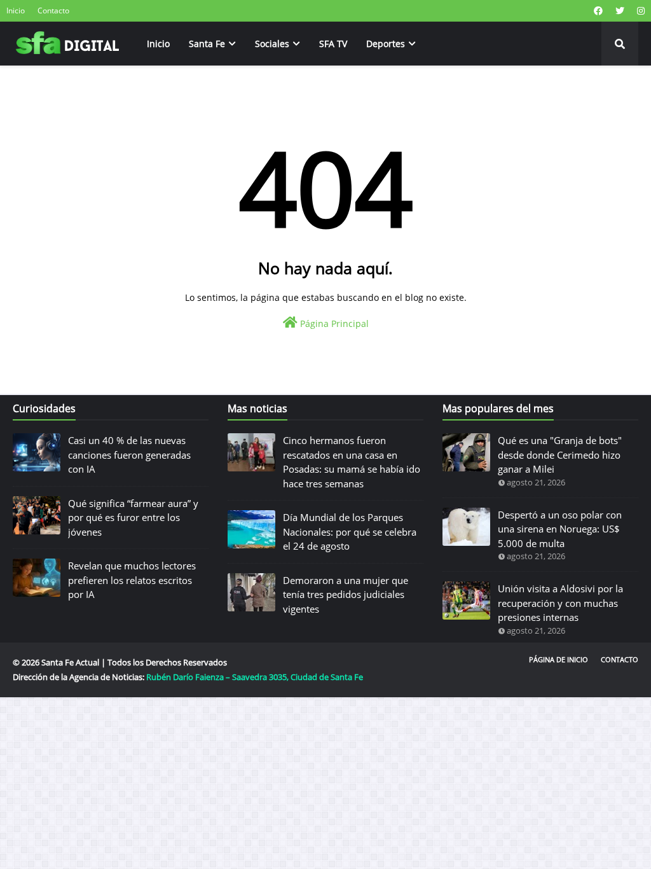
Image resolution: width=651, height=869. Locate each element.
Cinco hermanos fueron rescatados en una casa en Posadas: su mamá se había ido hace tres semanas (351, 462)
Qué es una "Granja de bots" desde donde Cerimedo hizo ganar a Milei (560, 454)
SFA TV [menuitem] (333, 44)
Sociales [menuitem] (272, 44)
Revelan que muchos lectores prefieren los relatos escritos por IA (132, 580)
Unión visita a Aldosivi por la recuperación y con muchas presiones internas (560, 602)
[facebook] (598, 11)
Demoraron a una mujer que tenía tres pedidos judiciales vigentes (345, 594)
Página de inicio (558, 659)
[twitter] (619, 11)
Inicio (15, 10)
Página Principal (333, 323)
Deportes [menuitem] (385, 44)
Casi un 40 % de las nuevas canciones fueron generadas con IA (129, 454)
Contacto (53, 10)
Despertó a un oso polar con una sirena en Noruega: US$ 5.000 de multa (560, 529)
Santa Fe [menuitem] (207, 44)
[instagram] (639, 11)
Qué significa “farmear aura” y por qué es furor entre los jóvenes (133, 517)
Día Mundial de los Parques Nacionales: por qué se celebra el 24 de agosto (349, 531)
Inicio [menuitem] (158, 44)
